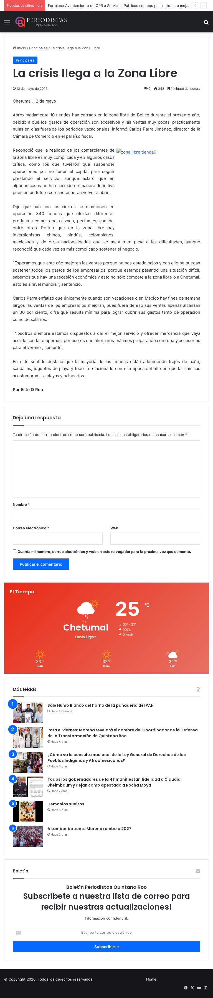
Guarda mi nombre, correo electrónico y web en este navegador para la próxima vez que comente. (104, 551)
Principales (38, 48)
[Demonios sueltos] (28, 811)
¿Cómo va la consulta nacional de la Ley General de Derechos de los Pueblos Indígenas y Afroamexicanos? (116, 757)
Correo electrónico (31, 528)
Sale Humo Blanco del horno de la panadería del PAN (100, 705)
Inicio (21, 48)
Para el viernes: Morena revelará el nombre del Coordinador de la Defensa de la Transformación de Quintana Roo (122, 733)
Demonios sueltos (65, 804)
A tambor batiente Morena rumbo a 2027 (89, 828)
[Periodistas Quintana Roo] (40, 22)
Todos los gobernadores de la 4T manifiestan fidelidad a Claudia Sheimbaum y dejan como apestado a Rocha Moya (114, 782)
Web (114, 528)
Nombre (21, 504)
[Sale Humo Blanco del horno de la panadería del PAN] (28, 713)
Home (151, 979)
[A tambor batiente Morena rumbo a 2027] (28, 836)
